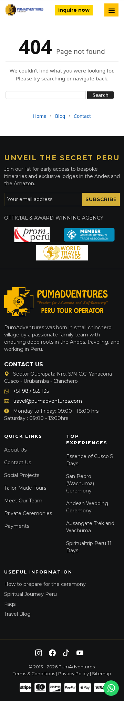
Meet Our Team (23, 501)
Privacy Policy (73, 673)
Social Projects (21, 475)
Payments (16, 526)
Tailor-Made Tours (25, 488)
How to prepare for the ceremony (45, 584)
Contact (82, 116)
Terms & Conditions (34, 673)
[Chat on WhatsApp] (111, 688)
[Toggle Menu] (111, 9)
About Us (15, 450)
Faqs (10, 604)
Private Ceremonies (28, 513)
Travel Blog (17, 614)
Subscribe (101, 199)
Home (39, 116)
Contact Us (17, 462)
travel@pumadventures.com (47, 401)
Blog (60, 116)
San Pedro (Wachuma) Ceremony (80, 483)
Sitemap (101, 673)
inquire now (74, 10)
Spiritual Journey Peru (30, 594)
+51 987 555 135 (30, 391)
